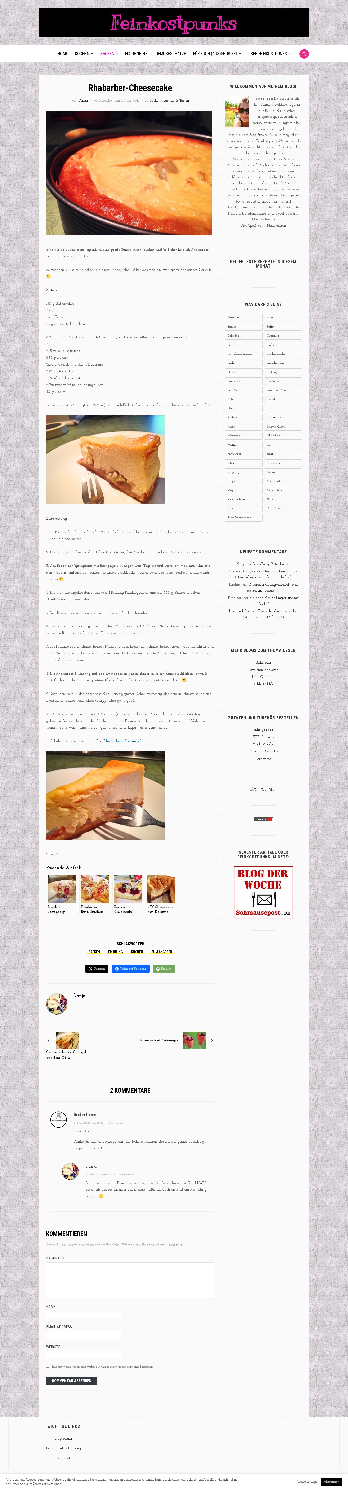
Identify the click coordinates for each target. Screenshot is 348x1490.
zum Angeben (161, 952)
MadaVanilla (263, 744)
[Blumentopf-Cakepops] (194, 1040)
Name (50, 1306)
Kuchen (137, 952)
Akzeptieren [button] (331, 1481)
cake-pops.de (263, 730)
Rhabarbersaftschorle (121, 741)
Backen (107, 53)
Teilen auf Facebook (133, 969)
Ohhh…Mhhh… (263, 684)
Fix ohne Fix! (136, 53)
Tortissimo (263, 759)
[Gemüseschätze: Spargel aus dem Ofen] (67, 1040)
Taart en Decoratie (263, 751)
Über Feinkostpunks (267, 53)
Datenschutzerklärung (63, 1448)
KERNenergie (263, 737)
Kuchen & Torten (175, 101)
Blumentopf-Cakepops (159, 1040)
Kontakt (63, 1458)
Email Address (59, 1327)
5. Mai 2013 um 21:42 (88, 1123)
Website (53, 1347)
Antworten (115, 1123)
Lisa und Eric (239, 611)
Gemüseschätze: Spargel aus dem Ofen (66, 1055)
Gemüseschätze (171, 53)
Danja (83, 101)
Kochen (82, 53)
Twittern (99, 969)
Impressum (63, 1439)
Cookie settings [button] (307, 1482)
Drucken (166, 969)
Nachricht (55, 1258)
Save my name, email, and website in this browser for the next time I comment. (103, 1367)
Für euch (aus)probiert (215, 53)
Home (63, 53)
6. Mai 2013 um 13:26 (100, 1174)
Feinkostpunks (174, 22)
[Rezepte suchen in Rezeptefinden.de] (263, 790)
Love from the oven (263, 670)
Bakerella (263, 663)
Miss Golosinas (263, 677)
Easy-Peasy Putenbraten (271, 564)
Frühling (115, 952)
